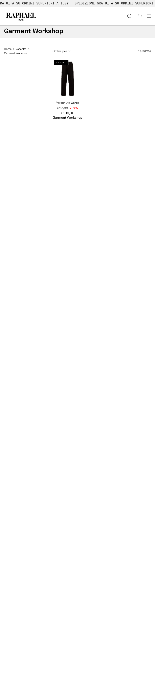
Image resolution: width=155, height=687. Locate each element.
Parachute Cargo (68, 102)
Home (8, 48)
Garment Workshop (67, 117)
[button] (129, 16)
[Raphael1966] (21, 16)
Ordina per (59, 51)
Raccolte (21, 48)
